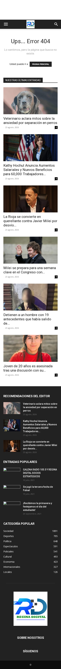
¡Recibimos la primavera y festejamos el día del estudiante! (37, 506)
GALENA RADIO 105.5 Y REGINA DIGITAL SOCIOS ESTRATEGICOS (40, 473)
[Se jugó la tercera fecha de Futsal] (11, 491)
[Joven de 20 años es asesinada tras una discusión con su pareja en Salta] (30, 348)
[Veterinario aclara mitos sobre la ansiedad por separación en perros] (30, 100)
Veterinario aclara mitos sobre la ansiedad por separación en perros (30, 120)
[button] (5, 24)
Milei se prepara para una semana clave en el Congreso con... (29, 270)
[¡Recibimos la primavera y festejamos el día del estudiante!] (11, 507)
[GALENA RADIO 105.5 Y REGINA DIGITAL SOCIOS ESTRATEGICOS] (11, 474)
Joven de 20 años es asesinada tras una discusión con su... (28, 368)
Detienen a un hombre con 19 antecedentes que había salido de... (27, 319)
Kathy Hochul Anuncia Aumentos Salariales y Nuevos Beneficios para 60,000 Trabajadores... (29, 169)
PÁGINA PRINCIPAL (40, 64)
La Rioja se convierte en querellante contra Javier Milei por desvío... (30, 221)
